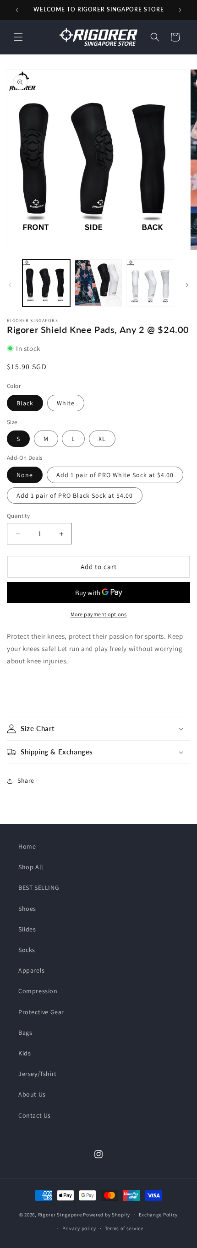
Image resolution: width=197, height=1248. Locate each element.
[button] (18, 37)
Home (27, 846)
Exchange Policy (158, 1214)
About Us (32, 1094)
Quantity (18, 516)
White (66, 403)
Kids (24, 1053)
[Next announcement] (180, 10)
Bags (25, 1032)
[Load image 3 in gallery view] (150, 283)
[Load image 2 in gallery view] (98, 283)
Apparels (31, 970)
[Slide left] (10, 285)
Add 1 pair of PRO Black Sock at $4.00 (74, 495)
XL (102, 439)
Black (24, 403)
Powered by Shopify (106, 1214)
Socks (26, 950)
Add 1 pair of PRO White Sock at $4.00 (115, 475)
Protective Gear (41, 1012)
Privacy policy (79, 1228)
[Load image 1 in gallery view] (46, 283)
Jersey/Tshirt (37, 1074)
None (24, 475)
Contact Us (34, 1115)
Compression (38, 991)
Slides (27, 929)
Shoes (27, 908)
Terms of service (124, 1228)
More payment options (99, 614)
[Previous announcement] (17, 10)
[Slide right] (187, 285)
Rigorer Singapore (60, 1214)
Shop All (31, 867)
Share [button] (25, 780)
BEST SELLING (38, 887)
